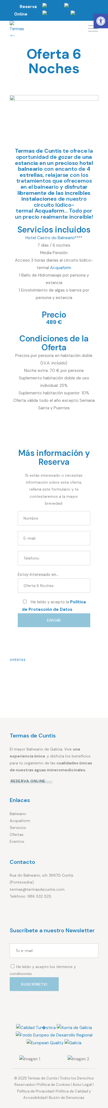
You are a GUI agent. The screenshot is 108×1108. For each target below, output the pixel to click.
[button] (101, 21)
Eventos (17, 841)
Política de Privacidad (35, 1091)
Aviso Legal (82, 1084)
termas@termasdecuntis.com (37, 889)
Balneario (18, 813)
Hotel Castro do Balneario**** (53, 238)
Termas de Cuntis (43, 1078)
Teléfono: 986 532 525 (30, 896)
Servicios (18, 827)
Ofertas (18, 660)
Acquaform (60, 267)
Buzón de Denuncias (66, 1097)
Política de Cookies (53, 1084)
